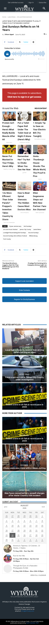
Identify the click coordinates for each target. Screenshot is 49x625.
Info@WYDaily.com (27, 611)
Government (24, 401)
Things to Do (7, 23)
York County (7, 239)
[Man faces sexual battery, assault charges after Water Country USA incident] (24, 485)
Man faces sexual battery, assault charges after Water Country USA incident (24, 494)
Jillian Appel (9, 34)
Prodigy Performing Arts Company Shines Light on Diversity (37, 265)
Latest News (11, 17)
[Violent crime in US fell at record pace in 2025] (24, 396)
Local (36, 21)
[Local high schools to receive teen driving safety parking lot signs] (24, 341)
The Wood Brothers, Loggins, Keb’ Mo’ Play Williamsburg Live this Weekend (10, 265)
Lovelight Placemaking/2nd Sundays (14, 232)
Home (4, 17)
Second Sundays (33, 232)
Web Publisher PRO (32, 623)
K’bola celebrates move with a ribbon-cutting (25, 468)
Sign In (31, 2)
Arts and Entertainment (24, 17)
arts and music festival (10, 229)
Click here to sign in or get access (24, 97)
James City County (25, 229)
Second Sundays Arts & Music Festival (15, 236)
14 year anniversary (15, 226)
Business (24, 465)
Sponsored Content (22, 23)
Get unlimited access (15, 2)
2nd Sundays (28, 226)
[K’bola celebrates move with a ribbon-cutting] (24, 457)
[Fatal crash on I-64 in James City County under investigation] (24, 369)
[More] (33, 42)
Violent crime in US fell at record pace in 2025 (24, 405)
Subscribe (42, 2)
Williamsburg (33, 236)
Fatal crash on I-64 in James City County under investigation (24, 378)
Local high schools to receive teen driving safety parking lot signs (24, 351)
